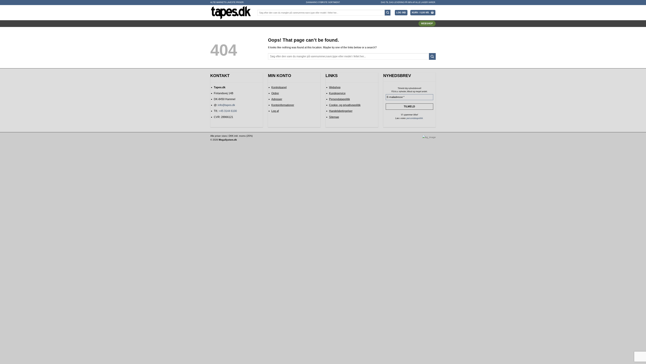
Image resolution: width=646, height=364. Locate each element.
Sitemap (334, 117)
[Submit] (387, 13)
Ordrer (275, 93)
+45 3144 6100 (228, 111)
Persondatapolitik (339, 99)
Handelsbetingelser (340, 111)
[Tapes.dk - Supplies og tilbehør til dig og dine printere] (231, 12)
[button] (401, 13)
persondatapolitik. (415, 118)
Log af (275, 111)
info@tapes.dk (226, 105)
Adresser (276, 99)
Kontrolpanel (279, 87)
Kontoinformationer (282, 105)
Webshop (334, 87)
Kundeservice (337, 93)
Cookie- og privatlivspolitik (345, 105)
